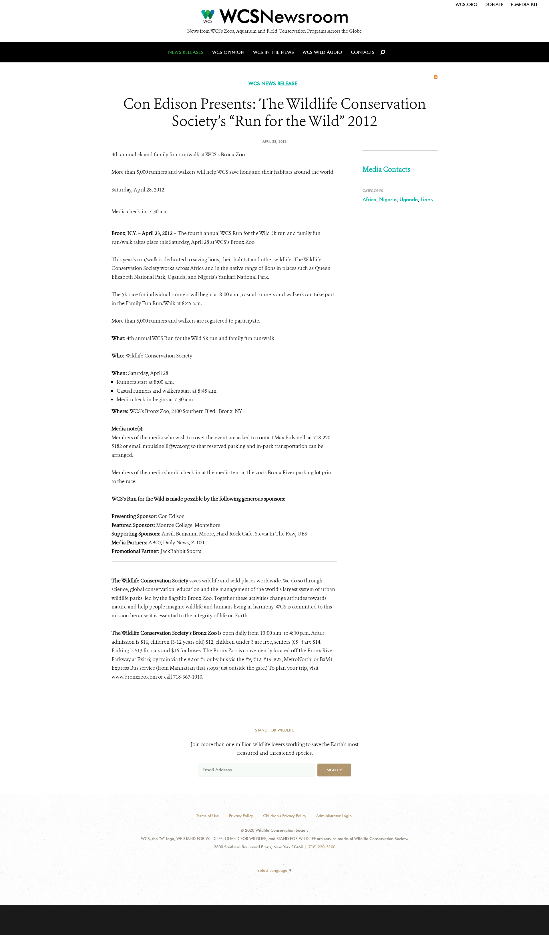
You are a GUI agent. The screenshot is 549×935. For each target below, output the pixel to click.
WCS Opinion (228, 52)
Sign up (334, 770)
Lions (427, 199)
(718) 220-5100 (321, 847)
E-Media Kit (524, 4)
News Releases (186, 52)
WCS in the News (273, 52)
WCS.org (466, 4)
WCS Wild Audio (322, 52)
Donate (494, 4)
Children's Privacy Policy (284, 815)
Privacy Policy (241, 815)
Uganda (408, 199)
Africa (369, 199)
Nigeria (388, 199)
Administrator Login (334, 815)
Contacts (363, 52)
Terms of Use (207, 815)
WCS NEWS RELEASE (272, 83)
